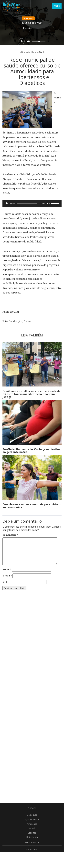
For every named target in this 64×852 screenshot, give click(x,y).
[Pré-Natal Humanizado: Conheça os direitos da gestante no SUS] (32, 422)
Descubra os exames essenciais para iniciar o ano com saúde (31, 506)
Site (4, 581)
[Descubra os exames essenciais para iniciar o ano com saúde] (32, 477)
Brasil (32, 828)
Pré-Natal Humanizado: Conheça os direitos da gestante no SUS (31, 450)
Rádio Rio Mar (32, 837)
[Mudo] (48, 203)
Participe (27, 28)
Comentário (10, 534)
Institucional (32, 849)
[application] (32, 203)
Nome (6, 569)
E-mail (7, 575)
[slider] (55, 203)
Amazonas (32, 824)
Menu (57, 5)
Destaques (32, 814)
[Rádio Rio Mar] (11, 6)
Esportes (32, 832)
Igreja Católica (32, 819)
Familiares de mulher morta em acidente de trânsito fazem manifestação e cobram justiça (31, 394)
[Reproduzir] (6, 203)
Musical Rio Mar (32, 23)
